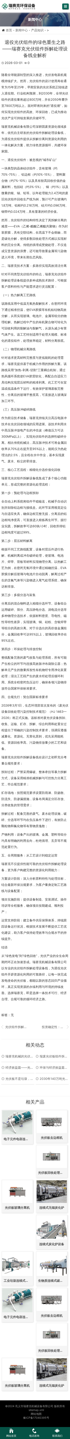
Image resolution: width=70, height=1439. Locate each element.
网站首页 (11, 1435)
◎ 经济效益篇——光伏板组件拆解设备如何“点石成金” (17, 1068)
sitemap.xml (36, 1410)
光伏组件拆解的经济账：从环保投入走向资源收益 (14, 1027)
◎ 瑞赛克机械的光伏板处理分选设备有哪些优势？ (17, 1056)
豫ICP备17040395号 (36, 1417)
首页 (9, 30)
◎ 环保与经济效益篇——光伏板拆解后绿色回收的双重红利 (51, 1068)
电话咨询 (34, 1435)
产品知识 (37, 30)
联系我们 (57, 1435)
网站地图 (36, 1413)
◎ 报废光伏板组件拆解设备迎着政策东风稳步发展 (52, 1056)
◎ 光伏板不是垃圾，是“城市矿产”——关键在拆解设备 (17, 1079)
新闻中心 (21, 30)
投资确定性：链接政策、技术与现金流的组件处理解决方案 (55, 1027)
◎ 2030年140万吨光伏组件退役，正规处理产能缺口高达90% (52, 1079)
